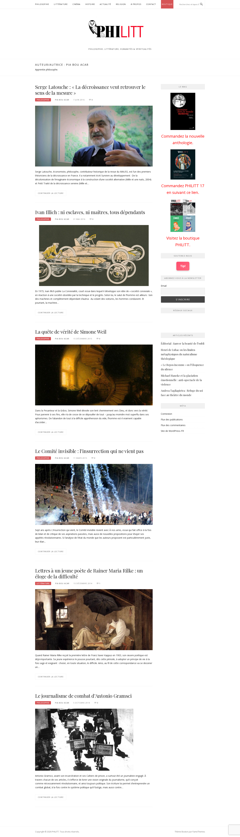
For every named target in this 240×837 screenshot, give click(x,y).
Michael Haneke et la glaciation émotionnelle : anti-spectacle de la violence (181, 380)
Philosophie (42, 4)
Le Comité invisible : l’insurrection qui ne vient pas (89, 451)
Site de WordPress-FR (172, 430)
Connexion (166, 413)
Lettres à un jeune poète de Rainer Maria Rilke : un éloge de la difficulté (89, 573)
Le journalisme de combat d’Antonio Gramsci (83, 696)
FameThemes (198, 831)
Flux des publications (172, 419)
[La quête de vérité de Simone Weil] (94, 374)
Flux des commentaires (173, 425)
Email (164, 285)
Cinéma (76, 4)
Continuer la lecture (51, 193)
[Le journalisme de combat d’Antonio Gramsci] (84, 739)
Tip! (182, 266)
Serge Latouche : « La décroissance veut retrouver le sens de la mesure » (90, 90)
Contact (151, 4)
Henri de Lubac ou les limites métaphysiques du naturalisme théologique (179, 354)
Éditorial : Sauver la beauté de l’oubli (182, 343)
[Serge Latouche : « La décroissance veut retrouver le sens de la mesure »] (94, 135)
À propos (136, 4)
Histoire (90, 4)
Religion (121, 4)
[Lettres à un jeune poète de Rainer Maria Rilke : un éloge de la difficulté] (94, 619)
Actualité (105, 4)
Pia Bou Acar (62, 99)
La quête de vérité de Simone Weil (71, 331)
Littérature (61, 4)
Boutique (167, 4)
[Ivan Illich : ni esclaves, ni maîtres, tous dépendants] (94, 255)
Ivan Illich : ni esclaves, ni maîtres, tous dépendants (90, 212)
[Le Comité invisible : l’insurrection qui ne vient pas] (94, 494)
